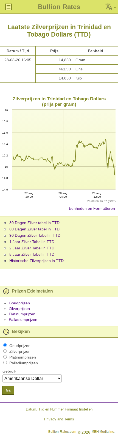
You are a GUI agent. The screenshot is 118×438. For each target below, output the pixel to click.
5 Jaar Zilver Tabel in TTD (31, 254)
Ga (8, 390)
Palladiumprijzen (23, 319)
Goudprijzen (19, 303)
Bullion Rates (59, 6)
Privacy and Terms (59, 419)
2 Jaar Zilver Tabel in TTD (31, 248)
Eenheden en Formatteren (92, 208)
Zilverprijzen (19, 308)
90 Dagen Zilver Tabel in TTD (34, 235)
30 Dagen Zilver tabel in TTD (34, 223)
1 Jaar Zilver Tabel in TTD (31, 241)
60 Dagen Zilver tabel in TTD (34, 229)
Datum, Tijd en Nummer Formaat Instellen (59, 409)
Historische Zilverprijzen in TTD (36, 260)
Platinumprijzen (22, 314)
